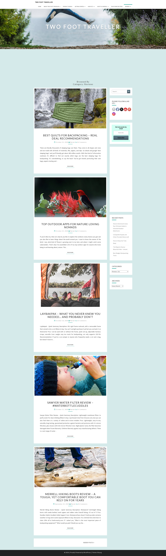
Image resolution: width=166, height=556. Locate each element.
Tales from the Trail (117, 6)
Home (39, 6)
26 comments (82, 142)
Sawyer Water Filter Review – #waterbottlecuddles (70, 404)
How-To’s (90, 6)
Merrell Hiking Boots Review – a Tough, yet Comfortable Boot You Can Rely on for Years (70, 497)
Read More (70, 166)
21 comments (82, 231)
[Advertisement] (83, 66)
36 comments (82, 504)
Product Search (67, 6)
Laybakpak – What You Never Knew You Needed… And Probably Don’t (70, 315)
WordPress (87, 552)
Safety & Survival (102, 6)
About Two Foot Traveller (51, 6)
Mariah (72, 142)
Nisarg (99, 552)
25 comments (82, 409)
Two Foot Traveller (44, 2)
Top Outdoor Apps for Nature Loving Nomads (70, 226)
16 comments (82, 320)
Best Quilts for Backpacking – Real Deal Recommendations (70, 137)
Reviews (127, 6)
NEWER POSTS (88, 543)
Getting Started (79, 6)
